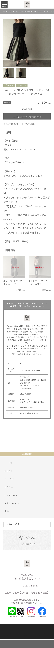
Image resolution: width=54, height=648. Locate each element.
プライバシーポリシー (16, 628)
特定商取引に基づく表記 (37, 628)
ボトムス (9, 85)
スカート (22, 85)
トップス (8, 463)
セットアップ (10, 495)
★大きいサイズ (11, 503)
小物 (6, 511)
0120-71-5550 (30, 585)
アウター (8, 487)
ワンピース (9, 479)
